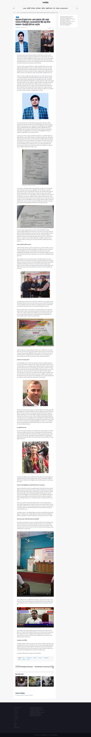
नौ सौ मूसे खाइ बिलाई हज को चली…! (66, 16)
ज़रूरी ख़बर (38, 8)
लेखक (15, 723)
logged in (22, 695)
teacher (23, 659)
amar (24, 657)
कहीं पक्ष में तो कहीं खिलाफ (65, 25)
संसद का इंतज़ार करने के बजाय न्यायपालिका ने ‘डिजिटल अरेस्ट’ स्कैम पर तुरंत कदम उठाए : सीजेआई (67, 19)
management (46, 657)
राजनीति (28, 8)
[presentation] (51, 674)
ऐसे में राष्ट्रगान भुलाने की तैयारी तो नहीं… (21, 684)
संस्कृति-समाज (49, 8)
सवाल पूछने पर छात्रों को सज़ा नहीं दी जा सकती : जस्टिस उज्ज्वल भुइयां (67, 22)
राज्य (54, 8)
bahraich (35, 657)
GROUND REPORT (17, 707)
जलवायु (57, 8)
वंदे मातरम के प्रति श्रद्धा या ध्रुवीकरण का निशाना (47, 684)
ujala (28, 659)
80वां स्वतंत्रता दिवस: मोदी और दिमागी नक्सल (34, 684)
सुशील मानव (18, 27)
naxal (19, 659)
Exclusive (40, 657)
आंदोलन (43, 8)
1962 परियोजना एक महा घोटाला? (66, 23)
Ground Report (64, 8)
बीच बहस (33, 8)
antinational (28, 657)
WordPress (54, 735)
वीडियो (15, 725)
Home (24, 8)
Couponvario (44, 735)
